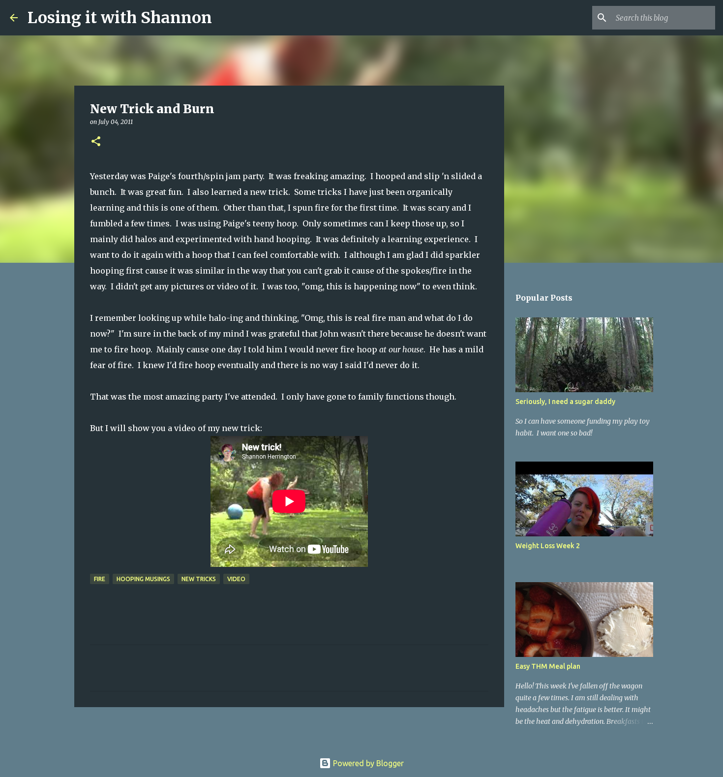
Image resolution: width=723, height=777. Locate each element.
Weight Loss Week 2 (547, 546)
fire (99, 579)
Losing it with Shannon (120, 18)
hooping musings (143, 579)
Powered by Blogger (367, 763)
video (236, 579)
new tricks (198, 579)
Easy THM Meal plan (547, 666)
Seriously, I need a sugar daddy (565, 401)
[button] (96, 142)
